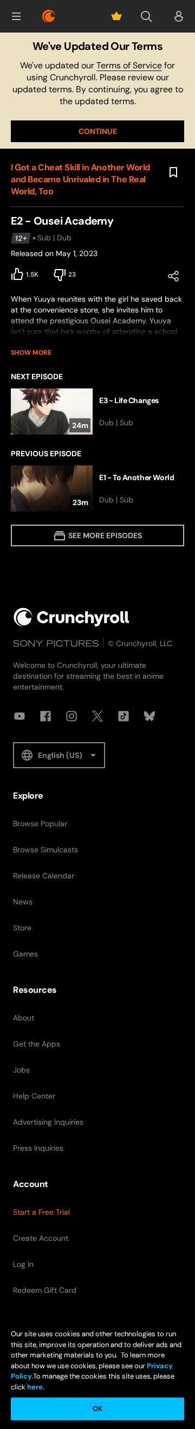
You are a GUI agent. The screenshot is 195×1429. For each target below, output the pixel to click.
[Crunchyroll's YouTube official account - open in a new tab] (19, 716)
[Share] (173, 276)
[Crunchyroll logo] (48, 16)
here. (34, 1387)
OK (97, 1408)
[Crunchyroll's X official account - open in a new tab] (97, 716)
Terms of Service (129, 65)
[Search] (146, 16)
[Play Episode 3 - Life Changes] (97, 411)
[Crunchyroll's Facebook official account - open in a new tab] (45, 716)
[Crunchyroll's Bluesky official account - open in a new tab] (149, 716)
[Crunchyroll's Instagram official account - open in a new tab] (71, 716)
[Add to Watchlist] (173, 172)
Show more (31, 352)
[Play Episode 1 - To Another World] (97, 488)
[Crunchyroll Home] (71, 617)
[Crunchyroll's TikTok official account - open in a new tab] (123, 716)
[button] (16, 16)
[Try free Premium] (116, 16)
